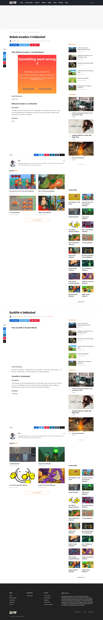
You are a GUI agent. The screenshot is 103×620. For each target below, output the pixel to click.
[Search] (93, 2)
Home (21, 3)
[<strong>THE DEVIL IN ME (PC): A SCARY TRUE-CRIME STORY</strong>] (81, 126)
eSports (37, 3)
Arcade (18, 41)
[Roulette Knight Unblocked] (74, 263)
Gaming (44, 3)
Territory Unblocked (14, 212)
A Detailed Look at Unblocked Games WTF (84, 86)
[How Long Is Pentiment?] (81, 149)
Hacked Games (29, 3)
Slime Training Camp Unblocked (46, 191)
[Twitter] (4, 56)
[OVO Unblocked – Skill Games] (74, 197)
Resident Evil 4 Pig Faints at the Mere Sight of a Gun (85, 56)
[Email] (4, 65)
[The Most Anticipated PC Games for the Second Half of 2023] (81, 104)
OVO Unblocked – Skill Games (74, 203)
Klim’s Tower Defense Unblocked (87, 230)
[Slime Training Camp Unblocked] (51, 181)
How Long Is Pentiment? (78, 158)
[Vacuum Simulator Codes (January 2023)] (72, 72)
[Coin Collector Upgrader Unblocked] (74, 224)
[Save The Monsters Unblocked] (88, 263)
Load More (80, 301)
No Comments (35, 40)
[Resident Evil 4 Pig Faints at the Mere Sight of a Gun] (72, 57)
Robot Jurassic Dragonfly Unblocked (74, 282)
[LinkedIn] (4, 59)
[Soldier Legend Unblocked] (88, 289)
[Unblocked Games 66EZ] (72, 80)
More (66, 3)
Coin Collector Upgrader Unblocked (74, 230)
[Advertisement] (51, 17)
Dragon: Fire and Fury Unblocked (87, 282)
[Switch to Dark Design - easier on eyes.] (91, 2)
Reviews (61, 3)
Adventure (19, 316)
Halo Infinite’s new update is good (85, 63)
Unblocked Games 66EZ (83, 78)
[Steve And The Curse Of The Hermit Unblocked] (22, 181)
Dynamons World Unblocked (73, 295)
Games (49, 3)
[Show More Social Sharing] (41, 45)
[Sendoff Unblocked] (74, 211)
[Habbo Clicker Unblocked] (51, 203)
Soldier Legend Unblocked (86, 295)
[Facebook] (4, 53)
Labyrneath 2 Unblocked (85, 217)
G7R (14, 40)
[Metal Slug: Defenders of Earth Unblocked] (88, 250)
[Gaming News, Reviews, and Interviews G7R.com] (12, 3)
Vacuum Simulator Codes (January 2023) (85, 71)
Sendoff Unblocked (73, 217)
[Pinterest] (4, 62)
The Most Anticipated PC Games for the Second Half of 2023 (82, 114)
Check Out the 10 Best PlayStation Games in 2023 (84, 48)
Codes (55, 3)
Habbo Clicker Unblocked (44, 212)
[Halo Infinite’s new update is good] (72, 65)
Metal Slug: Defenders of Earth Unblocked (88, 256)
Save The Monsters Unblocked (87, 269)
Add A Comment (37, 220)
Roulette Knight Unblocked (73, 269)
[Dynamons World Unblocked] (74, 289)
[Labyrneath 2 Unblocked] (88, 211)
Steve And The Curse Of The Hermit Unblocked (21, 191)
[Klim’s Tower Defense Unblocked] (88, 224)
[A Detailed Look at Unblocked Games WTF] (72, 87)
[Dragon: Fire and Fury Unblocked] (88, 276)
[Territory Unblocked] (22, 203)
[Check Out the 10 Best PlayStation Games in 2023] (72, 49)
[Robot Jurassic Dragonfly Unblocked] (74, 276)
